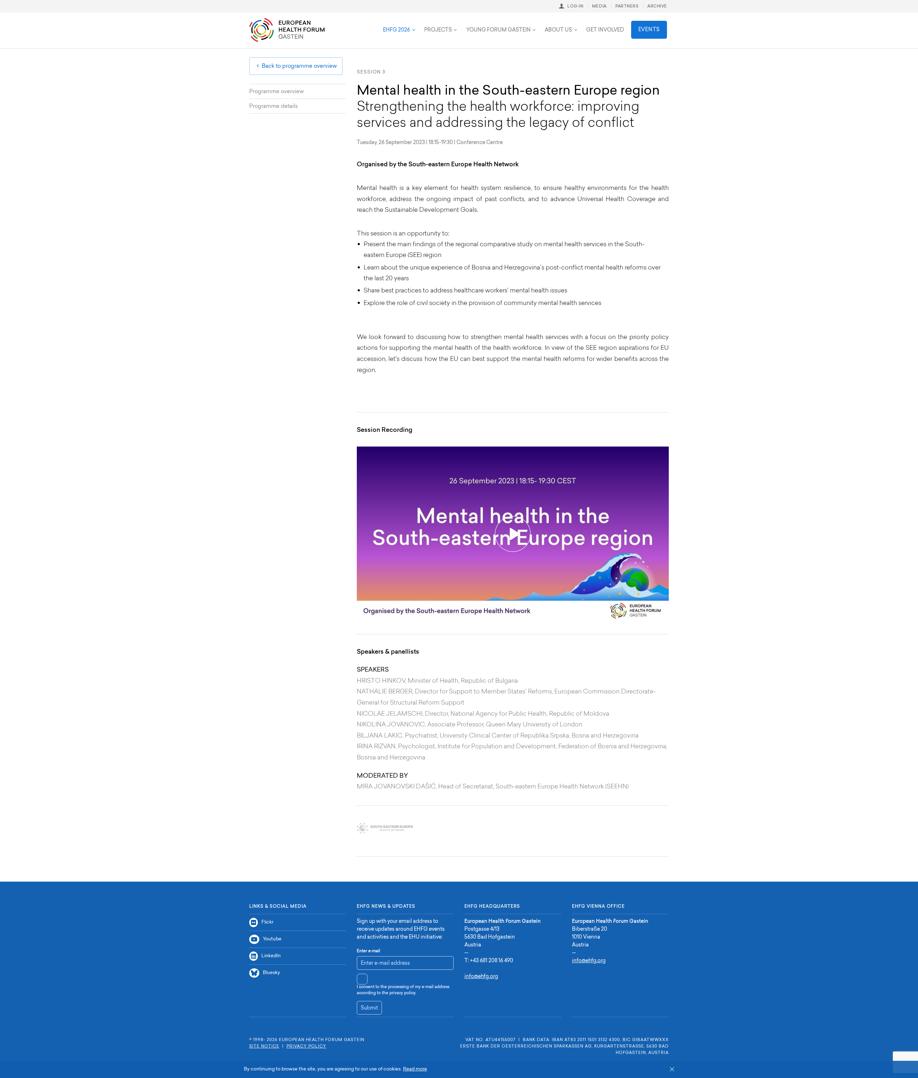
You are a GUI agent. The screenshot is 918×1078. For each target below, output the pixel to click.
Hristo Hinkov (381, 681)
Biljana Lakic (379, 736)
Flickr (267, 922)
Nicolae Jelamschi (389, 714)
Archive (657, 7)
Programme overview (276, 92)
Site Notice (264, 1047)
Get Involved (605, 30)
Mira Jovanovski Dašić (396, 787)
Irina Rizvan (376, 747)
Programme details (273, 106)
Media (599, 7)
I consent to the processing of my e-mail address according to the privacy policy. (403, 990)
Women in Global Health (423, 24)
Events (649, 30)
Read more (415, 1069)
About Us (558, 30)
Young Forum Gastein (498, 30)
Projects (438, 30)
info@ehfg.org (481, 976)
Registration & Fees (345, 24)
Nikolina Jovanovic (391, 725)
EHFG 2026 (396, 30)
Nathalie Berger (384, 692)
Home (287, 30)
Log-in (575, 7)
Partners (626, 7)
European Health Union (353, 24)
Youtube (272, 939)
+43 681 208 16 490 (491, 961)
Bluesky (271, 972)
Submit (369, 1008)
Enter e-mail (368, 951)
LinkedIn (271, 956)
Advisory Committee (351, 24)
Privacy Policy (306, 1047)
